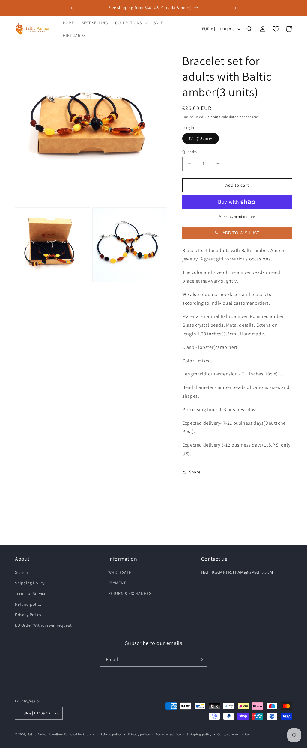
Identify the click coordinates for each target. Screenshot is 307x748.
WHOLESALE (119, 572)
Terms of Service (30, 593)
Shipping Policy (30, 583)
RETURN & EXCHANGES (129, 593)
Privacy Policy (28, 614)
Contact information (233, 734)
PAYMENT (117, 583)
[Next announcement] (235, 8)
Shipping (213, 116)
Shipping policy (199, 734)
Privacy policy (139, 734)
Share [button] (194, 472)
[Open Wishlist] (275, 29)
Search (21, 572)
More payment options (237, 216)
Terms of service (168, 734)
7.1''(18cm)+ (201, 138)
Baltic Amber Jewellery (45, 734)
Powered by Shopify (79, 734)
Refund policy (28, 604)
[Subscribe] (200, 660)
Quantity (189, 151)
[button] (131, 22)
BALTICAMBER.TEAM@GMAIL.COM (237, 572)
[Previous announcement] (71, 8)
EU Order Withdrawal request (43, 625)
